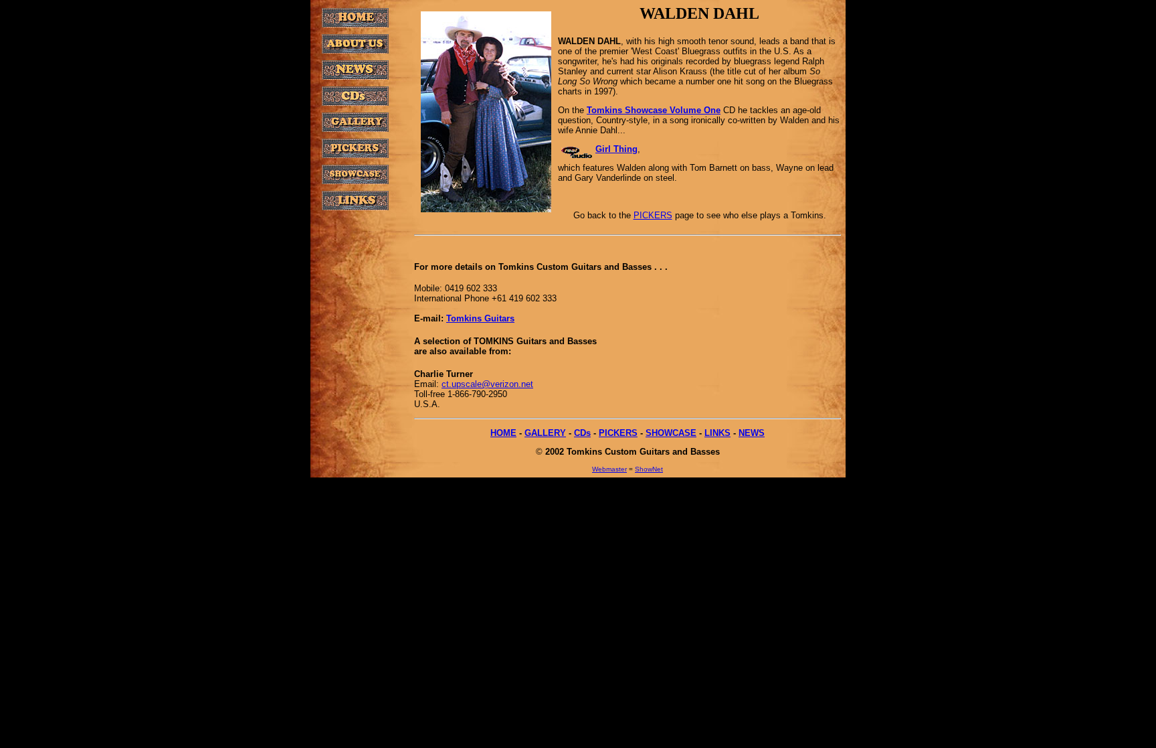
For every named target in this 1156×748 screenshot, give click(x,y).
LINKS (717, 433)
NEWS (752, 433)
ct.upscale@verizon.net (487, 384)
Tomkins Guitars (480, 318)
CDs (582, 433)
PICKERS (653, 215)
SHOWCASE (671, 433)
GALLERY (545, 433)
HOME (503, 433)
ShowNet (649, 469)
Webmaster (609, 469)
